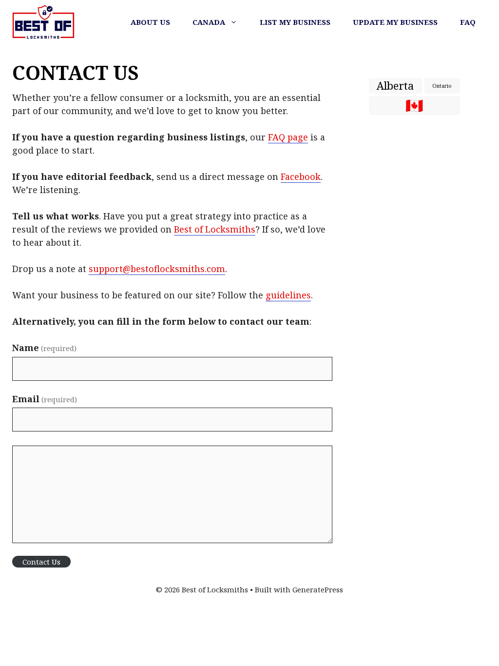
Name (44, 347)
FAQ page (288, 137)
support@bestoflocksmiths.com (157, 268)
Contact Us (41, 562)
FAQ (468, 22)
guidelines (288, 295)
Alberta (395, 85)
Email (44, 399)
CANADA (208, 22)
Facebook (301, 176)
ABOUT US (150, 22)
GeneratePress (317, 589)
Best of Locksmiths (214, 229)
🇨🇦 (414, 105)
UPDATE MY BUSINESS (395, 22)
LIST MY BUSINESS (295, 22)
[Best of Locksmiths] (43, 22)
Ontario (442, 85)
